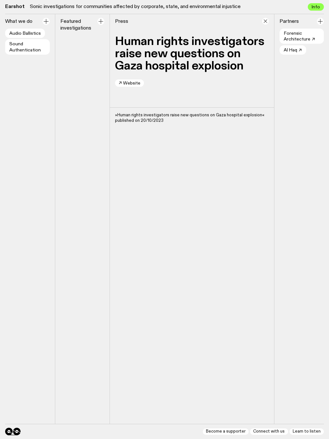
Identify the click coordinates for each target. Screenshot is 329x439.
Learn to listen (307, 431)
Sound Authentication (25, 47)
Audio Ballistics (25, 33)
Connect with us (269, 431)
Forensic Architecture (299, 36)
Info (315, 7)
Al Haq (293, 50)
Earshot (15, 6)
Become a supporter (225, 431)
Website (129, 83)
